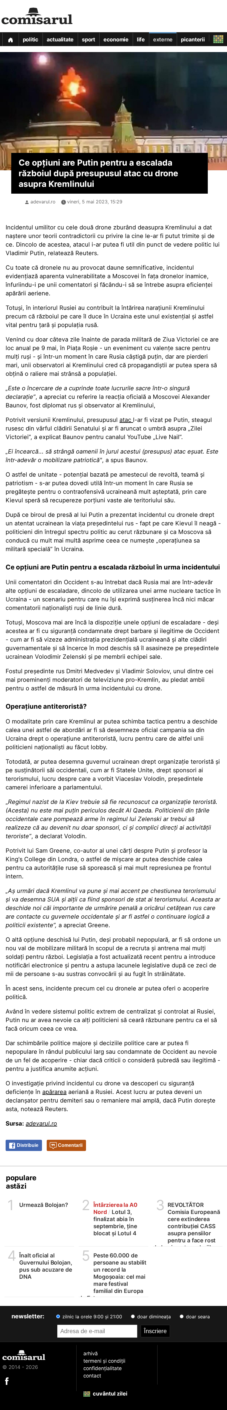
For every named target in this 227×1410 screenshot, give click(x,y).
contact (92, 1376)
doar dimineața (153, 1317)
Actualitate (60, 39)
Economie (116, 39)
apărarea (54, 1091)
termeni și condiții (104, 1361)
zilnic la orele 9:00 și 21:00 (91, 1317)
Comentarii (69, 1145)
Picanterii (193, 39)
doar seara (197, 1317)
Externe (163, 39)
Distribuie (27, 1145)
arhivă (90, 1353)
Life (141, 39)
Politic (30, 39)
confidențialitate (102, 1368)
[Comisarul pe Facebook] (6, 1381)
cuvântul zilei (109, 1393)
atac (126, 419)
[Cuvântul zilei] (213, 37)
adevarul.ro (43, 202)
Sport (88, 39)
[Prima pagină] (10, 39)
